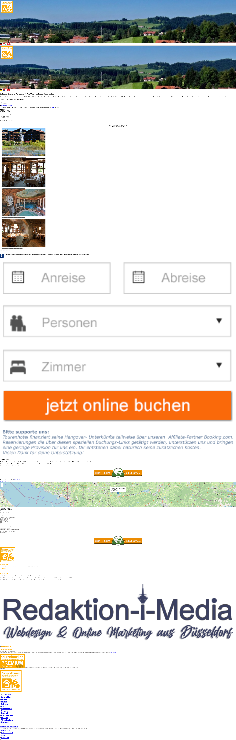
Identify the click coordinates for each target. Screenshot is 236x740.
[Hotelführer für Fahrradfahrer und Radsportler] (7, 12)
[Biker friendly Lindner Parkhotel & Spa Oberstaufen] (9, 45)
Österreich (6, 699)
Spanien (4, 718)
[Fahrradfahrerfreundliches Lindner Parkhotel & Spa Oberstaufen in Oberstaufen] (1, 45)
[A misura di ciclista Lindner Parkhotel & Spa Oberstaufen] (6, 45)
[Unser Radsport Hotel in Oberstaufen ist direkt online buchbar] (118, 477)
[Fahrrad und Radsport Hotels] (11, 691)
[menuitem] (119, 694)
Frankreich (6, 706)
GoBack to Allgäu (17, 479)
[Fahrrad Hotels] (7, 562)
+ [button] (1, 484)
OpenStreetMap (229, 506)
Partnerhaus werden (9, 727)
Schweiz (4, 704)
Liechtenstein (7, 715)
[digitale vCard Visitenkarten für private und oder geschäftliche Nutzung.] (6, 646)
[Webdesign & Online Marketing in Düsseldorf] (118, 644)
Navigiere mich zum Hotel (6, 105)
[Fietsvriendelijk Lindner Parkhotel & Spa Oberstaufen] (4, 45)
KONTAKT (5, 738)
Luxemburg (6, 713)
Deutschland (6, 697)
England (5, 722)
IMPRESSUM (5, 730)
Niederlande (6, 708)
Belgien (4, 711)
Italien (4, 702)
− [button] (1, 486)
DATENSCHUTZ (7, 733)
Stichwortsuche (8, 694)
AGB (3, 735)
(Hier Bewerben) (113, 652)
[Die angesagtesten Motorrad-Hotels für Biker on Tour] (12, 667)
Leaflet (225, 506)
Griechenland (7, 720)
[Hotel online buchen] (118, 426)
